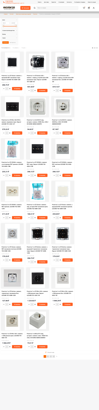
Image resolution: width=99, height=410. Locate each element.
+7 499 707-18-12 (9, 2)
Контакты (69, 2)
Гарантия (54, 2)
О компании (61, 2)
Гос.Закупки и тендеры (79, 2)
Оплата (39, 2)
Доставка (46, 2)
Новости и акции (92, 2)
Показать (5, 42)
